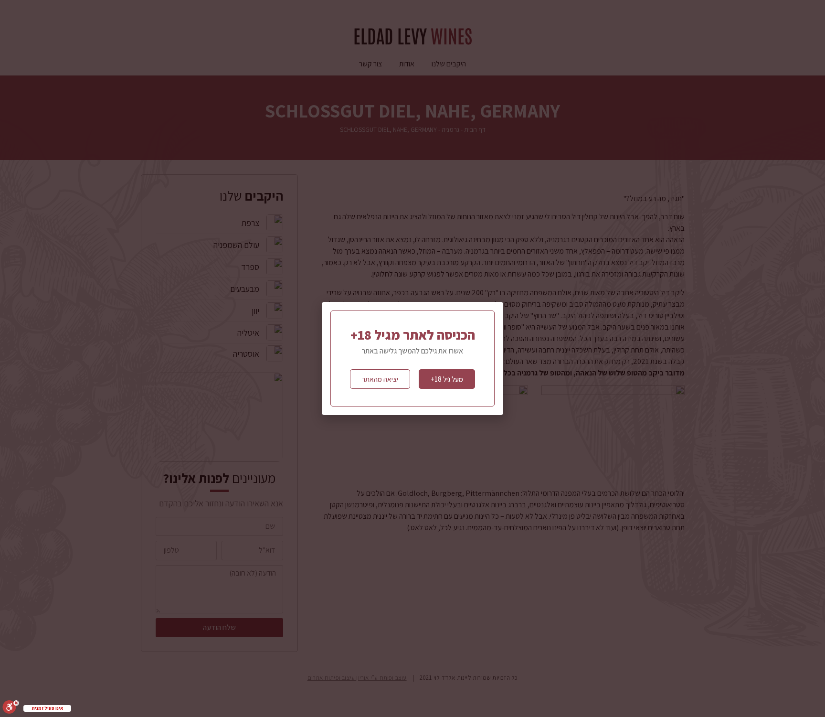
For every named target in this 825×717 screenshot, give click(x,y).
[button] (447, 379)
